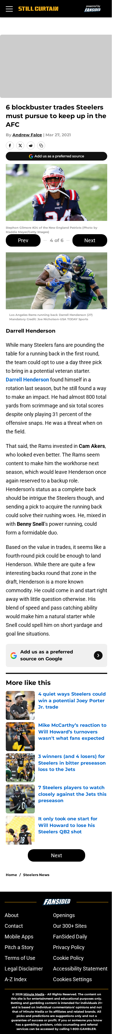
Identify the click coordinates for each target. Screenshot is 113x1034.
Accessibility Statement (80, 969)
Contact (14, 926)
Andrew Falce (27, 134)
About (12, 915)
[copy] (41, 145)
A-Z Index (16, 979)
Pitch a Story (19, 947)
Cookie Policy (68, 958)
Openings (64, 915)
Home (11, 875)
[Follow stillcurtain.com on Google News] (98, 655)
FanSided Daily (70, 937)
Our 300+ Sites (70, 926)
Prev (23, 240)
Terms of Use (20, 958)
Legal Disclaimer (24, 969)
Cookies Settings (72, 979)
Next (89, 240)
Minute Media (33, 994)
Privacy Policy (69, 947)
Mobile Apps (19, 937)
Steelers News (36, 875)
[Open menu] (9, 8)
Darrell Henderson (27, 380)
